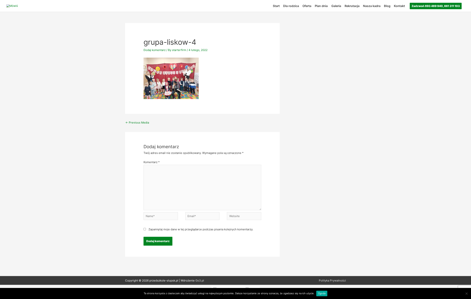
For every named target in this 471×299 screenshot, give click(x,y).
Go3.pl (199, 280)
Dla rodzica (291, 6)
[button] (436, 6)
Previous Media (137, 122)
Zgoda (321, 293)
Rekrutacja (352, 6)
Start (276, 6)
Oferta (306, 6)
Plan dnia (321, 6)
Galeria (336, 6)
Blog (387, 6)
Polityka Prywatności (332, 280)
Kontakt (399, 6)
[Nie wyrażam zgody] (466, 293)
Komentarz (152, 162)
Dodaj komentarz (155, 50)
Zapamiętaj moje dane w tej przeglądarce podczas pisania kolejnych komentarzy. (200, 229)
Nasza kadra (371, 6)
